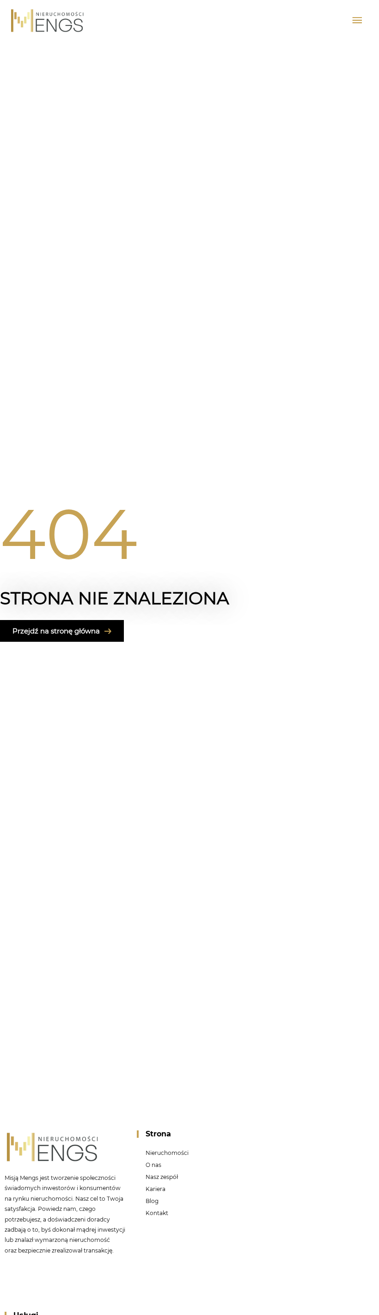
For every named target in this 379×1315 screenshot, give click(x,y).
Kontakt (157, 1213)
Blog (152, 1200)
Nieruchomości (167, 1152)
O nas (153, 1164)
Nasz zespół (162, 1176)
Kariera (155, 1188)
